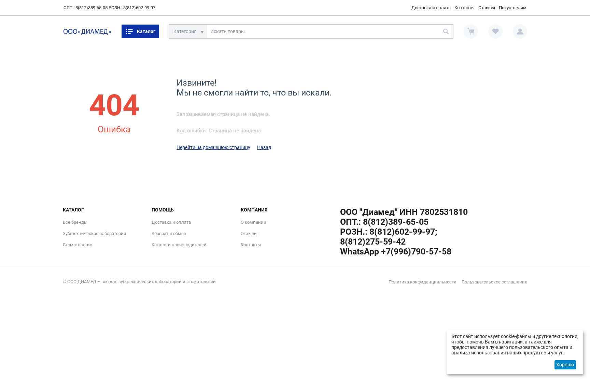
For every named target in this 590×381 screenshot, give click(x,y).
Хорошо (565, 364)
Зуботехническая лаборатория (94, 233)
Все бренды (75, 222)
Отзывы (486, 7)
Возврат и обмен (169, 233)
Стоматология (77, 244)
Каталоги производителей (179, 244)
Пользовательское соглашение (494, 281)
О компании (253, 222)
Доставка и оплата (431, 7)
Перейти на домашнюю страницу (213, 147)
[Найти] (446, 31)
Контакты (464, 7)
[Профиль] (520, 31)
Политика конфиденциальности (422, 281)
